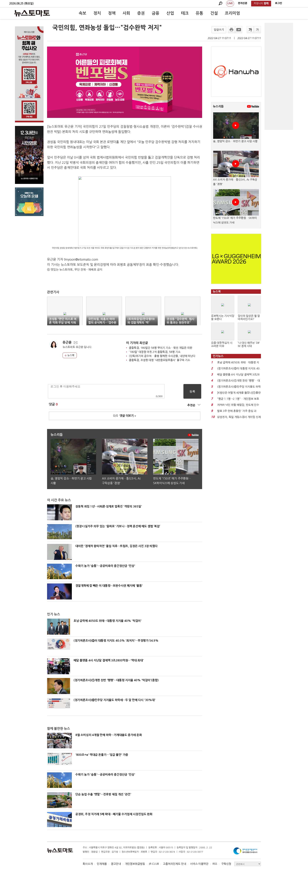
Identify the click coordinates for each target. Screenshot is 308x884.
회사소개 (88, 863)
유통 (199, 13)
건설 (214, 13)
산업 (170, 13)
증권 (141, 13)
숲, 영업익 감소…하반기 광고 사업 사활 (235, 141)
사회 (126, 13)
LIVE (230, 3)
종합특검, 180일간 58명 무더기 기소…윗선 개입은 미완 (160, 347)
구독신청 (226, 863)
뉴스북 (70, 355)
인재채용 (102, 863)
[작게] (257, 29)
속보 (82, 13)
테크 (185, 13)
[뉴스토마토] (32, 13)
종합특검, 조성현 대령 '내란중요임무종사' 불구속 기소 (159, 360)
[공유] (238, 29)
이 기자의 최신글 (137, 342)
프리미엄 (232, 13)
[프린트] (231, 29)
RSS (214, 863)
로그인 (278, 3)
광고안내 (116, 863)
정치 (97, 13)
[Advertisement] (279, 76)
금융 (155, 13)
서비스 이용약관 (199, 863)
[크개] (250, 29)
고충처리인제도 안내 (174, 863)
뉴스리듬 (218, 106)
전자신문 (242, 3)
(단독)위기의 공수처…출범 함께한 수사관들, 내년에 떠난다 (162, 356)
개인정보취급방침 (135, 863)
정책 (111, 13)
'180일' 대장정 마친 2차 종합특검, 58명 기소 (154, 351)
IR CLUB (154, 863)
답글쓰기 (219, 29)
